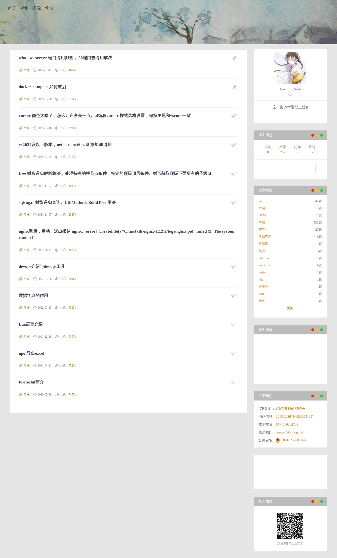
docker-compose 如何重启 (42, 86)
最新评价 (265, 329)
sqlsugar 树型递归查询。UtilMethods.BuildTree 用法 (67, 202)
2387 (72, 214)
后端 (27, 70)
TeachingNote (290, 89)
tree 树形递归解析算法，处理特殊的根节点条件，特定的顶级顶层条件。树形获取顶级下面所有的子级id (115, 173)
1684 (72, 70)
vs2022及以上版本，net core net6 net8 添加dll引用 (65, 144)
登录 (48, 8)
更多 (290, 308)
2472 (72, 157)
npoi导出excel (31, 353)
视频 (24, 8)
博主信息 (265, 135)
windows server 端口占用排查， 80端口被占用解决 (65, 57)
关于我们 (265, 396)
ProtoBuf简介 (31, 382)
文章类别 (265, 190)
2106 (72, 99)
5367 (72, 336)
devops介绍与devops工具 (42, 266)
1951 (72, 186)
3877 (72, 250)
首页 (11, 8)
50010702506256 (293, 440)
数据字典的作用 (33, 295)
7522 (72, 365)
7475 (72, 394)
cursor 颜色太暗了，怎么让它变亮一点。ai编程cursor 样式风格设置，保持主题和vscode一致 (105, 115)
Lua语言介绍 (31, 324)
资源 (36, 8)
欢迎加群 (265, 501)
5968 (72, 128)
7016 (72, 279)
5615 (72, 307)
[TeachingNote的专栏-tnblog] (290, 68)
